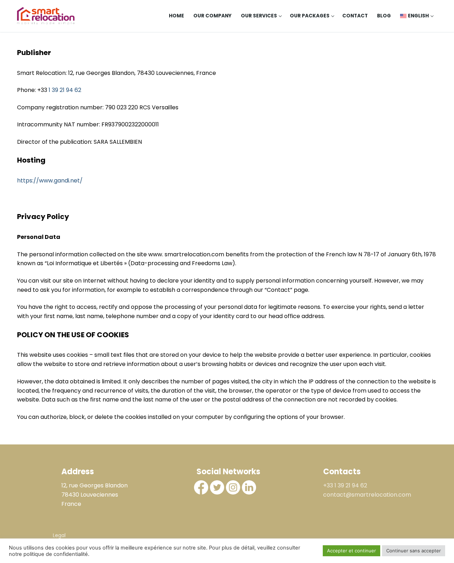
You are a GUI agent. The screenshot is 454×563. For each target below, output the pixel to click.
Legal (59, 535)
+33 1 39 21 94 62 (345, 485)
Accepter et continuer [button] (351, 550)
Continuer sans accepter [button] (413, 550)
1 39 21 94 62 (65, 90)
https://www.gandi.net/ (50, 180)
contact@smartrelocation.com (367, 495)
